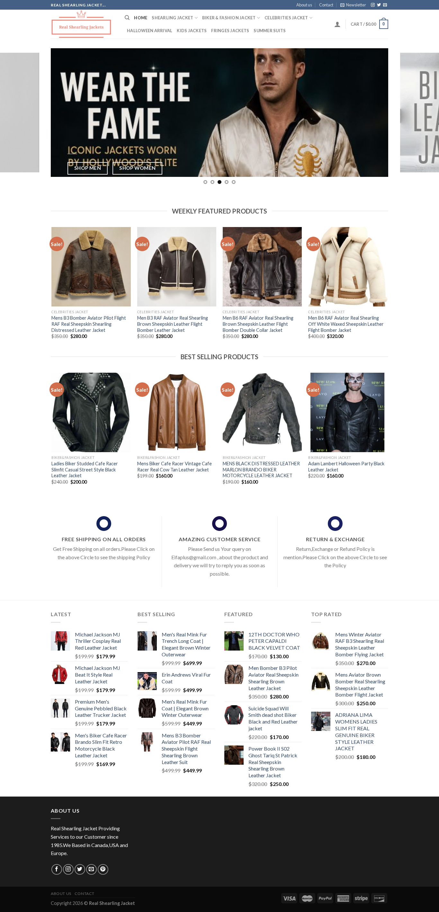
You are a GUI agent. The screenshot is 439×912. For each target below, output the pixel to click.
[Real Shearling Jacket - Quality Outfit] (83, 24)
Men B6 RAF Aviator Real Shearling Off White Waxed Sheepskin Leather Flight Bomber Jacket (346, 324)
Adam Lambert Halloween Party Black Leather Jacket (346, 466)
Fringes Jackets (230, 30)
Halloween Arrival (149, 30)
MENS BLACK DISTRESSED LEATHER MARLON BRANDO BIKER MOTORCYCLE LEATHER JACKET (261, 469)
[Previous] (17, 112)
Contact (326, 4)
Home (140, 17)
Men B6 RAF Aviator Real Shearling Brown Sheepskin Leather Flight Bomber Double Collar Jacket (258, 324)
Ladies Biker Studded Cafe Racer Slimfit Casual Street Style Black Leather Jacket (84, 469)
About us (304, 4)
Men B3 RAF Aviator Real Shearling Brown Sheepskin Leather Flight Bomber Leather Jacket (172, 324)
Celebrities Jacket (286, 17)
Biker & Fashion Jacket (229, 17)
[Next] (422, 112)
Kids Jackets (192, 30)
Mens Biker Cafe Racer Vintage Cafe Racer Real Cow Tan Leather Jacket (174, 466)
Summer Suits (270, 30)
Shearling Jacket (172, 17)
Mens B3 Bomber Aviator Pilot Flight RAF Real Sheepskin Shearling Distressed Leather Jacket (88, 324)
